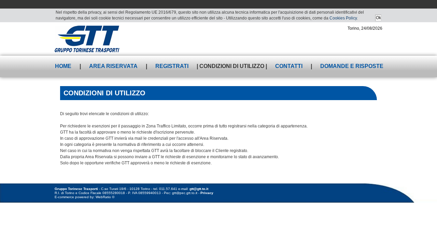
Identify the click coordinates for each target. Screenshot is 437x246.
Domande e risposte (351, 66)
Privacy (206, 193)
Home (63, 66)
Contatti (288, 66)
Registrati (171, 66)
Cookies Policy (343, 18)
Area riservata (113, 66)
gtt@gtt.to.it (198, 189)
